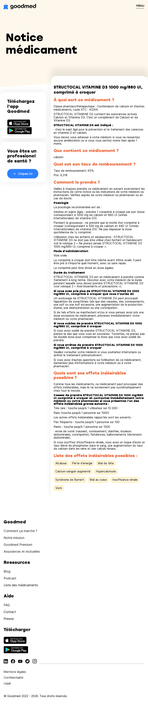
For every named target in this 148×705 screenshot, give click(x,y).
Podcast (10, 578)
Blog (7, 571)
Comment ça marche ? (20, 531)
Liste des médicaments (21, 585)
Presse (9, 619)
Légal (7, 683)
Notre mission (14, 538)
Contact (10, 612)
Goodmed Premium (18, 545)
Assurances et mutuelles (22, 551)
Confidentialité (13, 677)
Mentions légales (15, 672)
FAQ (7, 605)
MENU (140, 6)
